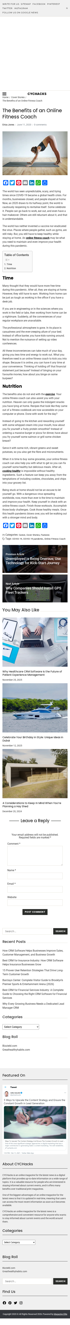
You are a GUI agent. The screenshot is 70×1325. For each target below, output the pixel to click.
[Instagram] (21, 1303)
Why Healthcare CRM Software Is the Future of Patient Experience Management (32, 673)
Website (11, 897)
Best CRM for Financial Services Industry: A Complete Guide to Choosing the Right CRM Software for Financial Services (34, 993)
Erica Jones (8, 124)
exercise (50, 394)
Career (22, 535)
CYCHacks (37, 93)
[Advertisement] (35, 53)
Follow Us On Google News (20, 12)
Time (9, 264)
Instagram (21, 8)
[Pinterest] (10, 1303)
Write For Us (10, 4)
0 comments (40, 124)
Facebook (39, 4)
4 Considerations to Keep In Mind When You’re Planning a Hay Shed (31, 804)
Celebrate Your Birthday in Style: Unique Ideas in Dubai (32, 739)
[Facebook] (4, 1303)
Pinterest (53, 4)
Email (11, 883)
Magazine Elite (60, 1314)
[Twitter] (15, 1303)
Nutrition (11, 268)
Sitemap (26, 4)
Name (11, 870)
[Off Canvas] (4, 93)
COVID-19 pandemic (33, 539)
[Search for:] (26, 932)
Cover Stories (33, 535)
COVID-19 (17, 539)
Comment (13, 843)
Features (45, 535)
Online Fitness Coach (55, 539)
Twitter (7, 8)
